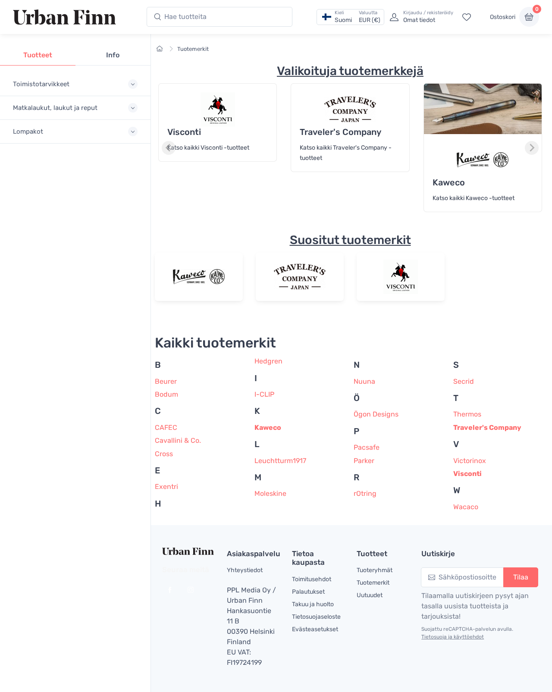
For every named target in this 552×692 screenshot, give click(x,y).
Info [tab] (112, 55)
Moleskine (270, 493)
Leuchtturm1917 (280, 461)
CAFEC (166, 427)
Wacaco (465, 507)
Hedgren (268, 361)
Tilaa (520, 577)
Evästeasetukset (315, 629)
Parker (364, 461)
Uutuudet (370, 595)
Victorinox (469, 461)
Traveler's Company (487, 427)
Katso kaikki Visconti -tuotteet (208, 147)
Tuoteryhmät (374, 570)
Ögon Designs (376, 414)
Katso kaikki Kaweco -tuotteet (473, 198)
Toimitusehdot (311, 579)
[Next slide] (532, 148)
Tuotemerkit (193, 49)
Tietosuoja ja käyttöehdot (452, 637)
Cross (164, 454)
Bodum (166, 394)
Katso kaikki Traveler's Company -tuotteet (346, 153)
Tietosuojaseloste (316, 616)
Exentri (166, 486)
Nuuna (364, 381)
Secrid (463, 381)
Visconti (467, 474)
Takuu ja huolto (313, 604)
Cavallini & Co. (178, 440)
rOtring (365, 493)
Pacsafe (367, 447)
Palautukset (308, 591)
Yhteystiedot (245, 570)
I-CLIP (264, 394)
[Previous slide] (169, 148)
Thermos (467, 414)
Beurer (166, 381)
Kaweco (267, 427)
